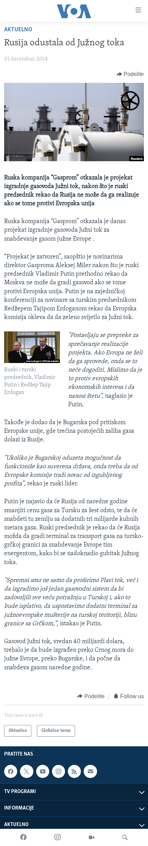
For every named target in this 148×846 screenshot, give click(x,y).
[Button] (130, 74)
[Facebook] (23, 837)
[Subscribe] (90, 771)
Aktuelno (18, 30)
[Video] (91, 837)
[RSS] (74, 771)
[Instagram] (57, 837)
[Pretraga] (125, 837)
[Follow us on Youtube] (42, 771)
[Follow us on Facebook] (10, 771)
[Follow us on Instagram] (58, 771)
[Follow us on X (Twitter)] (26, 771)
